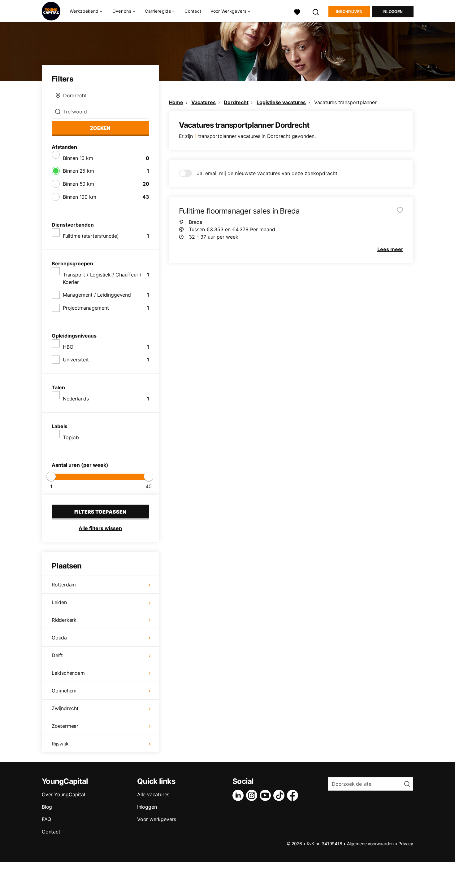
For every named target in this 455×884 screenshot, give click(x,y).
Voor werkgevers (156, 819)
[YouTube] (266, 795)
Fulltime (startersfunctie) (91, 236)
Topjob (71, 437)
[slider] (51, 476)
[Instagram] (253, 795)
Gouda (59, 637)
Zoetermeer (65, 726)
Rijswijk (60, 743)
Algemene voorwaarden (370, 843)
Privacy (405, 843)
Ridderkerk (64, 620)
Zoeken (100, 128)
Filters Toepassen (100, 512)
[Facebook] (294, 795)
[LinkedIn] (239, 795)
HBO (68, 347)
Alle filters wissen (100, 528)
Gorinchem (64, 690)
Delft (57, 655)
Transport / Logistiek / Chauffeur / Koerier (102, 278)
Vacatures (203, 102)
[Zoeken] (316, 11)
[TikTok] (280, 795)
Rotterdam (64, 584)
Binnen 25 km (78, 171)
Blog (47, 807)
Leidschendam (68, 673)
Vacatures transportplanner (345, 102)
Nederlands (76, 399)
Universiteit (76, 359)
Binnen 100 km (79, 197)
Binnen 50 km (78, 184)
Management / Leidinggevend (97, 295)
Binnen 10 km (78, 158)
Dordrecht (236, 102)
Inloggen (393, 12)
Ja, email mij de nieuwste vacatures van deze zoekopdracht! (268, 173)
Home (176, 102)
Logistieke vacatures (281, 102)
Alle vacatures (153, 794)
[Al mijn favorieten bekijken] (297, 11)
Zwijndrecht (65, 708)
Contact (192, 11)
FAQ (46, 819)
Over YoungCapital (63, 794)
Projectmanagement (86, 308)
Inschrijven (349, 12)
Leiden (59, 602)
